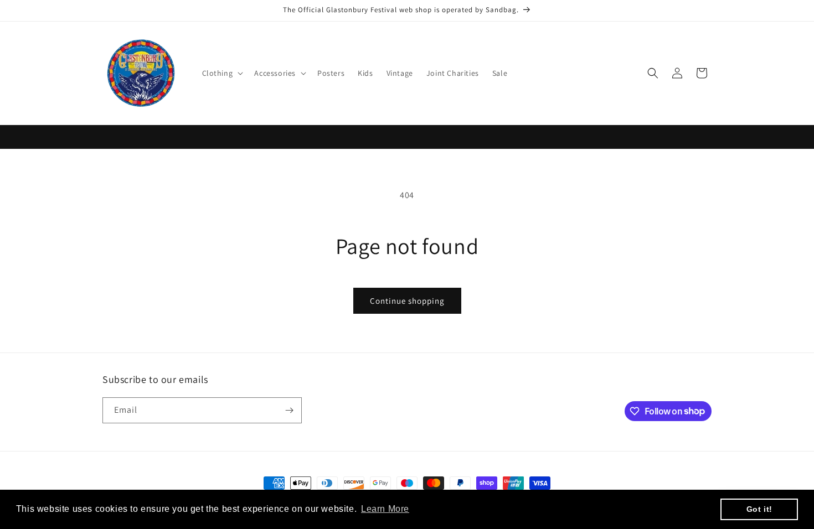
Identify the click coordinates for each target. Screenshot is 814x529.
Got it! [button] (759, 509)
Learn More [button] (385, 509)
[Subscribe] (289, 410)
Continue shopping (407, 300)
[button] (221, 73)
